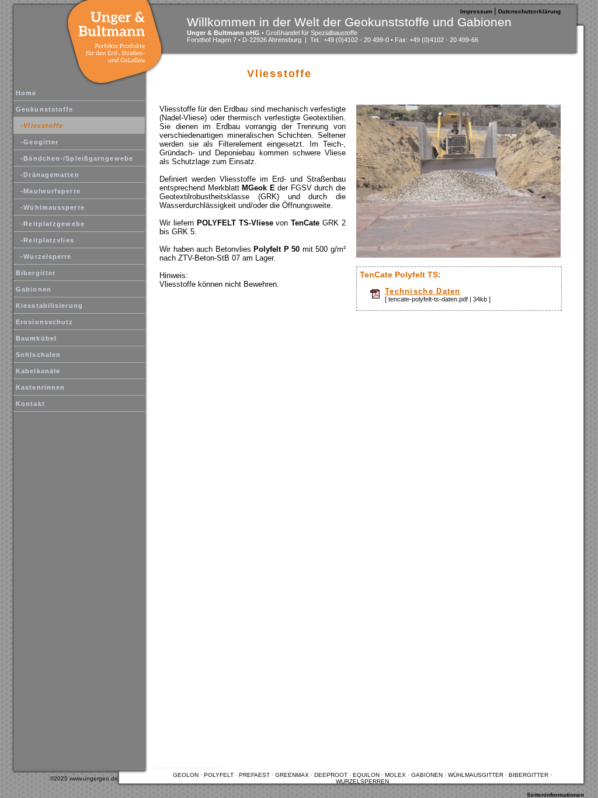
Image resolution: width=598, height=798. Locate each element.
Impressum (477, 11)
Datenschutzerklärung (529, 11)
